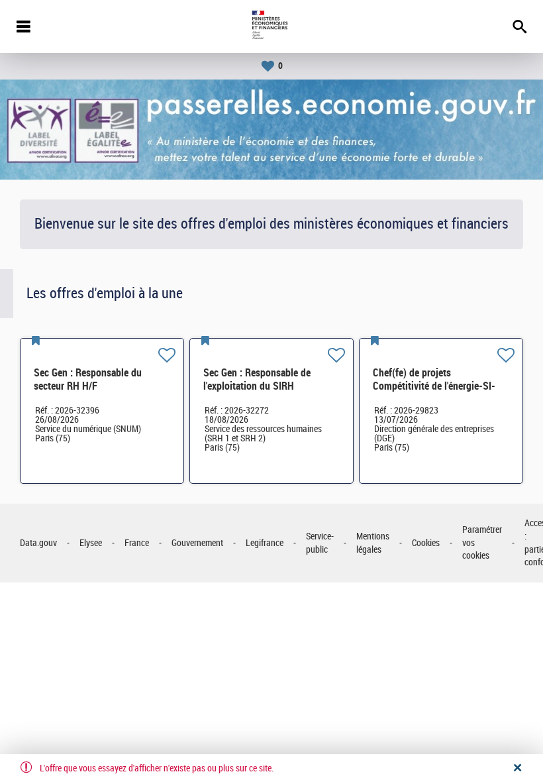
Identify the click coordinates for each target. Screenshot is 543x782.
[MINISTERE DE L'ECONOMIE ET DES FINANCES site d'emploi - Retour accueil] (271, 26)
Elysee (90, 543)
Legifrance (264, 543)
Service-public (320, 543)
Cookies (426, 543)
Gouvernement (197, 543)
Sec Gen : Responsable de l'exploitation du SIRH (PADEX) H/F (257, 386)
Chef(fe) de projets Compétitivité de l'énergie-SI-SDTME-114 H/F (434, 386)
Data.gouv (38, 543)
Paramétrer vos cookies (482, 542)
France (136, 543)
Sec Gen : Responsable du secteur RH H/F (88, 379)
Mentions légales (372, 543)
